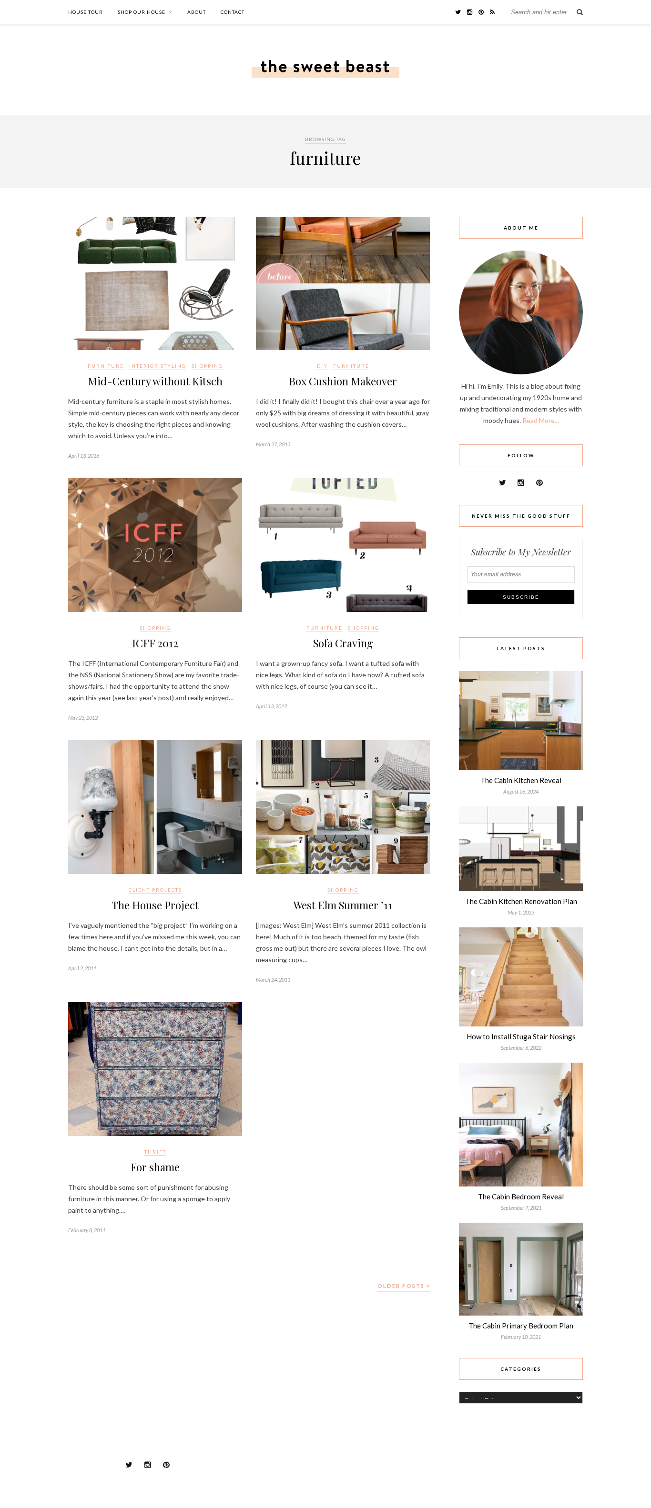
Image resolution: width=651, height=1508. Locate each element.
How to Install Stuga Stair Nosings (521, 1036)
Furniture (106, 366)
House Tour (85, 12)
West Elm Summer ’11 (343, 905)
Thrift (155, 1152)
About (196, 12)
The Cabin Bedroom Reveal (521, 1196)
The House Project (155, 905)
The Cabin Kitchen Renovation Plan (521, 901)
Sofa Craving (343, 643)
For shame (155, 1167)
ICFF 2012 (155, 643)
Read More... (540, 420)
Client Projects (155, 890)
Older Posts (402, 1286)
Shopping (207, 366)
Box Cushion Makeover (343, 381)
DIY (322, 366)
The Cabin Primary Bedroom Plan (520, 1325)
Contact (232, 12)
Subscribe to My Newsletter (521, 552)
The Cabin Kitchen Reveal (520, 780)
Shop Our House (141, 12)
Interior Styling (157, 366)
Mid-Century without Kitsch (155, 381)
